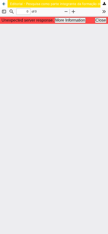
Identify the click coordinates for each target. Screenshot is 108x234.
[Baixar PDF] (104, 4)
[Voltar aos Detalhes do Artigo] (4, 4)
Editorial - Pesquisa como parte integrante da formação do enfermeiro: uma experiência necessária (59, 4)
